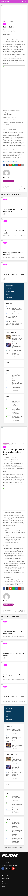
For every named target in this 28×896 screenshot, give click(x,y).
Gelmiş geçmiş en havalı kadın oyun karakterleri (13, 254)
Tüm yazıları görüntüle (8, 604)
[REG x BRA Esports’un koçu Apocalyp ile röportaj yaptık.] (8, 417)
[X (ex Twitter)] (6, 868)
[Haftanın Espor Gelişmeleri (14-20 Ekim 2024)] (8, 375)
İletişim (3, 886)
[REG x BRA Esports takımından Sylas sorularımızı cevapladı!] (8, 401)
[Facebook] (2, 868)
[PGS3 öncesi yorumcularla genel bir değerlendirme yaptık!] (8, 382)
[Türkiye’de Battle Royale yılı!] (8, 388)
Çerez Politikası (5, 881)
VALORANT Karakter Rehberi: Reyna (13, 274)
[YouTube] (13, 868)
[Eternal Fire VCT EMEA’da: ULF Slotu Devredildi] (8, 316)
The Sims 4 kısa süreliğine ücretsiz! (14, 847)
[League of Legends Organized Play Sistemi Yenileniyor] (8, 345)
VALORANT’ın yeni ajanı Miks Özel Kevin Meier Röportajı (17, 323)
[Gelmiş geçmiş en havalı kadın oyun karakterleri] (14, 245)
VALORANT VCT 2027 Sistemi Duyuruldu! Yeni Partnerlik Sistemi (17, 308)
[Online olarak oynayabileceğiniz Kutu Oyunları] (14, 223)
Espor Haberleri (6, 21)
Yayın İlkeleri (4, 883)
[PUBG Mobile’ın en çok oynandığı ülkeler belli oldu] (14, 201)
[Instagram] (9, 868)
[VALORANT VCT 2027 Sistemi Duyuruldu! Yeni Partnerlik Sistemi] (8, 307)
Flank (4, 24)
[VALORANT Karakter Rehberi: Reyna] (14, 266)
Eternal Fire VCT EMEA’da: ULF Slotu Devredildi (16, 315)
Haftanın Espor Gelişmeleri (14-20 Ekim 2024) (16, 375)
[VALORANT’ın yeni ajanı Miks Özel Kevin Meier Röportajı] (8, 323)
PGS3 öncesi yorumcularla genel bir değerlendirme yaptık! (17, 382)
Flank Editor (7, 30)
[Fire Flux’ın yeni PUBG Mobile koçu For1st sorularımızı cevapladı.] (8, 409)
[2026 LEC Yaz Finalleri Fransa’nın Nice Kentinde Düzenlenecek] (8, 351)
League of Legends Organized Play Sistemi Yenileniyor (16, 345)
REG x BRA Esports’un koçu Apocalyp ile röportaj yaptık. (17, 418)
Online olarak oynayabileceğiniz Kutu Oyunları (13, 232)
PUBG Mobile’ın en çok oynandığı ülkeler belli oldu (12, 210)
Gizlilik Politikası (5, 878)
